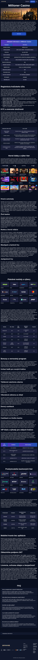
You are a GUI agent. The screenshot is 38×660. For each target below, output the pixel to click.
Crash (23, 165)
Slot (32, 165)
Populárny (4, 165)
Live (13, 165)
